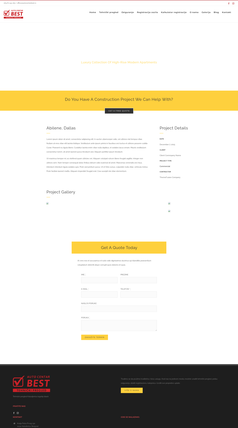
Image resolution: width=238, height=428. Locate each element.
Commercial (165, 166)
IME (83, 275)
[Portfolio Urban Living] (119, 56)
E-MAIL (85, 289)
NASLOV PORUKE (89, 303)
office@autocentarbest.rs (26, 3)
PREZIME (124, 275)
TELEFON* (125, 289)
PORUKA (85, 318)
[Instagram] (18, 413)
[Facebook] (14, 413)
